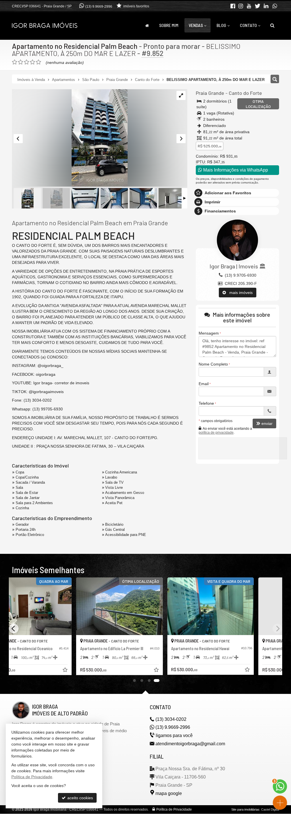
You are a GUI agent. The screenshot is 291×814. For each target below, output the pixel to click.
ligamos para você (174, 735)
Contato (248, 25)
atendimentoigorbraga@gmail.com (190, 743)
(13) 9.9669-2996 (98, 7)
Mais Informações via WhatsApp (235, 170)
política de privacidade (216, 433)
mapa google (168, 793)
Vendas (196, 25)
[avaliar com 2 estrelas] (20, 62)
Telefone (206, 403)
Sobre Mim (168, 25)
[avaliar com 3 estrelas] (26, 62)
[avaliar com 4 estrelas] (32, 62)
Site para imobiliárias (245, 809)
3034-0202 (170, 719)
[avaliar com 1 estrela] (14, 62)
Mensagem (209, 333)
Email (204, 383)
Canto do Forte (245, 93)
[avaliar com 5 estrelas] (38, 62)
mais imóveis (239, 292)
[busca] (272, 25)
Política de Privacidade (174, 809)
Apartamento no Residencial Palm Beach (75, 46)
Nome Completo (213, 364)
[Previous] (13, 628)
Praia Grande (210, 93)
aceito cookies (79, 798)
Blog (221, 25)
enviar (267, 423)
